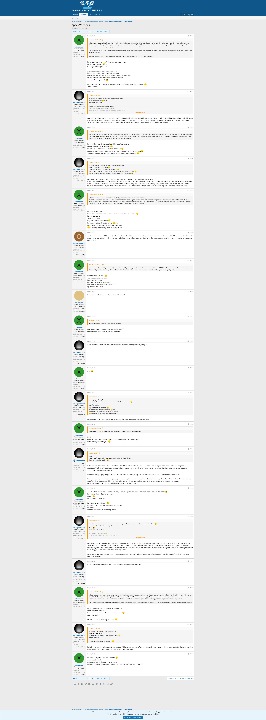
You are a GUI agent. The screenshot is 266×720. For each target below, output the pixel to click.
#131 (191, 368)
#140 (191, 654)
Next (105, 32)
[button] (99, 14)
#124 (191, 158)
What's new (94, 14)
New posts (75, 18)
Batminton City (81, 113)
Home (75, 14)
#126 (191, 232)
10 (98, 32)
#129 (191, 316)
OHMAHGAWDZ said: (95, 265)
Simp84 (75, 28)
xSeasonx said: (93, 95)
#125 (191, 190)
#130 (191, 341)
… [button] (82, 32)
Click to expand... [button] (140, 112)
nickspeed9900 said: (95, 40)
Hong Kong (82, 311)
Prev (75, 32)
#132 (191, 393)
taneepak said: (93, 320)
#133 (191, 424)
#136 (191, 516)
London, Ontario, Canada (80, 255)
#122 (191, 91)
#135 (191, 488)
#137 (191, 561)
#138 (191, 588)
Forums (84, 14)
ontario (83, 56)
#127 (191, 261)
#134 (191, 449)
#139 (191, 624)
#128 (191, 291)
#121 (191, 36)
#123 (191, 127)
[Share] (188, 36)
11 (101, 32)
